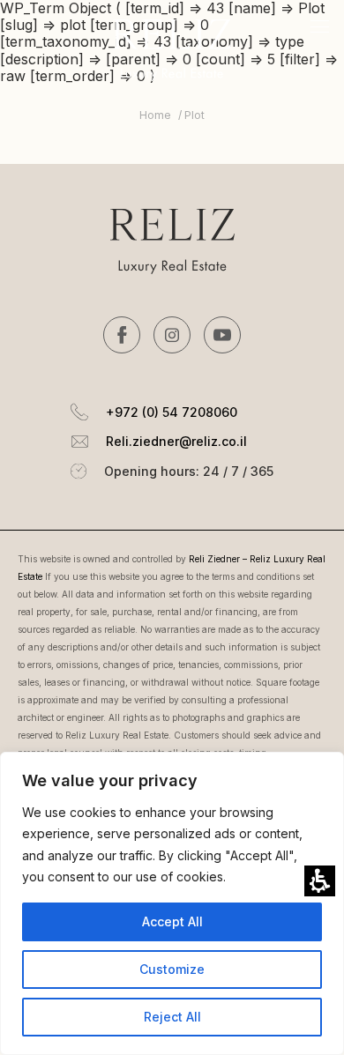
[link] (121, 334)
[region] (172, 124)
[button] (319, 881)
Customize (172, 969)
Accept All (172, 921)
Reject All (172, 1016)
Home (155, 115)
